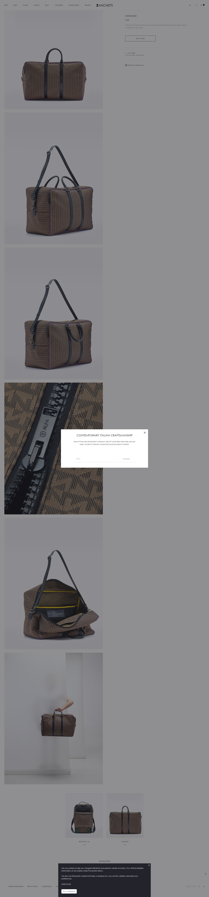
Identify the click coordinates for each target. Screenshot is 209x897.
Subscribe (126, 459)
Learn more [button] (66, 884)
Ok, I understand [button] (69, 891)
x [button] (149, 865)
